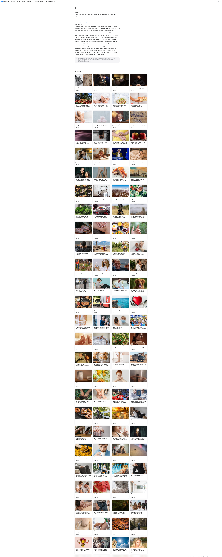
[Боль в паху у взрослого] (101, 286)
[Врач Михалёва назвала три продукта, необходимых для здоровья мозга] (120, 175)
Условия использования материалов (185, 556)
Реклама (9, 556)
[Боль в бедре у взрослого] (138, 471)
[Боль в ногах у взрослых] (120, 360)
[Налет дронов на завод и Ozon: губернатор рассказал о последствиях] (101, 305)
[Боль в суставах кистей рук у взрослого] (101, 434)
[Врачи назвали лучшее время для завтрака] (120, 231)
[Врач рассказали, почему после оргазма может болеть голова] (138, 157)
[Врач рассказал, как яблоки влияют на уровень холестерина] (83, 101)
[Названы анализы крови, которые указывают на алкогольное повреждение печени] (101, 527)
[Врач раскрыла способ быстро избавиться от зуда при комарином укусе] (138, 453)
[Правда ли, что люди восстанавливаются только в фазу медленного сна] (83, 360)
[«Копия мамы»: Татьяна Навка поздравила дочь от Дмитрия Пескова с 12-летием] (138, 434)
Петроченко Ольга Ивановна (87, 22)
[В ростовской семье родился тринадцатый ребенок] (83, 342)
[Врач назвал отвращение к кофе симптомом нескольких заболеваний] (101, 453)
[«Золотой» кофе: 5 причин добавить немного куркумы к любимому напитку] (83, 453)
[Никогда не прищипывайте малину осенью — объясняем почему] (120, 342)
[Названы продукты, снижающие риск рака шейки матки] (83, 545)
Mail (2, 556)
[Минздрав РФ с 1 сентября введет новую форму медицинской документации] (138, 397)
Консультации (77, 4)
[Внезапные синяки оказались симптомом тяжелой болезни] (101, 231)
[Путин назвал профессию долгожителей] (120, 120)
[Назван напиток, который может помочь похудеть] (138, 268)
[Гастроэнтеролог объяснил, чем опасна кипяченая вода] (101, 194)
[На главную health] (6, 1)
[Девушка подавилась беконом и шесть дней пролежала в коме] (138, 490)
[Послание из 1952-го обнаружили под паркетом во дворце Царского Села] (138, 120)
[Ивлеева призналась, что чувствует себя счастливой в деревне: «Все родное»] (138, 545)
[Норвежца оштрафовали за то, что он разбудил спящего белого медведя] (138, 212)
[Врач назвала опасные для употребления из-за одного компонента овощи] (83, 212)
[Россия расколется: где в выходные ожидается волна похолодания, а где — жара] (120, 212)
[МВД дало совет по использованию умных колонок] (83, 379)
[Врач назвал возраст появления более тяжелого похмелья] (120, 268)
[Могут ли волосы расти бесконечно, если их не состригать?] (138, 508)
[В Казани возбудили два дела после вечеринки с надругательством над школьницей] (101, 138)
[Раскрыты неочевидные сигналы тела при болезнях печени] (83, 120)
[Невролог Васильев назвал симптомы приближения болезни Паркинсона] (101, 416)
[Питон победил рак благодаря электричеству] (120, 527)
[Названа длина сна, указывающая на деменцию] (120, 83)
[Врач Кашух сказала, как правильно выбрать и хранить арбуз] (101, 490)
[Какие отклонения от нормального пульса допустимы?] (138, 249)
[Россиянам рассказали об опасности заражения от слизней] (120, 416)
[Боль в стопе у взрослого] (101, 397)
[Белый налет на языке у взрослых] (120, 379)
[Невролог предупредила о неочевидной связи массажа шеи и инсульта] (83, 508)
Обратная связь (194, 556)
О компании (5, 556)
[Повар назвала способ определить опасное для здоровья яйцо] (138, 101)
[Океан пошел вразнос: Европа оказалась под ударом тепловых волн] (120, 305)
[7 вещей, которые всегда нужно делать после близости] (83, 157)
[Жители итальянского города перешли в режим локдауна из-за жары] (120, 545)
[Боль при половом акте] (138, 416)
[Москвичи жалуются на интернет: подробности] (83, 434)
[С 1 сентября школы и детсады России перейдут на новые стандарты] (101, 157)
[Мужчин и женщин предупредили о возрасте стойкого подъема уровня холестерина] (101, 323)
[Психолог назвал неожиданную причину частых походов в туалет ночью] (83, 323)
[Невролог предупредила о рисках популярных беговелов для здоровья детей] (101, 471)
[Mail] (2, 1)
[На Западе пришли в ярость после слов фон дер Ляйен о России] (120, 157)
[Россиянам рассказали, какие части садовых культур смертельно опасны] (83, 397)
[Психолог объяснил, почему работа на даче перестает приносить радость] (120, 249)
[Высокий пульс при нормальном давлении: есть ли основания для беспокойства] (120, 138)
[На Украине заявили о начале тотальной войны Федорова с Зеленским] (138, 83)
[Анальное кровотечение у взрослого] (120, 490)
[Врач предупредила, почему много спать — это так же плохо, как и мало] (101, 342)
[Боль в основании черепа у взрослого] (83, 249)
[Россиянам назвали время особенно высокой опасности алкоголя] (101, 249)
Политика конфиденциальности (214, 556)
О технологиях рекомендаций (203, 556)
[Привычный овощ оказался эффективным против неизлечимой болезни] (138, 194)
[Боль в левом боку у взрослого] (120, 286)
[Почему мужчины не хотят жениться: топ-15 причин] (83, 490)
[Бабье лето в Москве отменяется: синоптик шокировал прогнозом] (83, 286)
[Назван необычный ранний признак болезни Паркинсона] (138, 231)
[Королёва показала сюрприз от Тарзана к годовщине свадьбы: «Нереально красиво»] (83, 175)
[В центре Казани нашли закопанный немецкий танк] (83, 83)
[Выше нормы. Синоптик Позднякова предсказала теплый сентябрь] (138, 323)
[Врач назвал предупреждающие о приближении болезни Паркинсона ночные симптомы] (83, 471)
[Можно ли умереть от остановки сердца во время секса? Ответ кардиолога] (101, 101)
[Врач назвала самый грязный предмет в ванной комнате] (138, 379)
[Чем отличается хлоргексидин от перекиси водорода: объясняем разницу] (101, 268)
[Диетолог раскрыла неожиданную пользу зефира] (101, 120)
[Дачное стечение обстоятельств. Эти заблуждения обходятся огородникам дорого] (83, 268)
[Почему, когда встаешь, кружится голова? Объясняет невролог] (83, 138)
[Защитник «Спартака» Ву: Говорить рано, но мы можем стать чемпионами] (120, 397)
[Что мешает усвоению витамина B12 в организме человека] (83, 194)
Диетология (83, 4)
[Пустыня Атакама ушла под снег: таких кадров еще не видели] (120, 194)
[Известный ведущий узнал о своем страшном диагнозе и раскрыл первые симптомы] (101, 545)
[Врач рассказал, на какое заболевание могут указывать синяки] (101, 175)
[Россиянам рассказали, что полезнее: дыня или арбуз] (101, 379)
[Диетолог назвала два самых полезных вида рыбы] (120, 101)
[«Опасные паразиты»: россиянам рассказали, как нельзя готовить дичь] (83, 231)
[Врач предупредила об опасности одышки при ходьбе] (138, 527)
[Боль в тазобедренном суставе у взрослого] (101, 508)
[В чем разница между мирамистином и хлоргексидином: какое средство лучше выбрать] (120, 323)
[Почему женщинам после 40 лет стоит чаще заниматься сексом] (120, 471)
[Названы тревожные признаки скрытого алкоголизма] (120, 453)
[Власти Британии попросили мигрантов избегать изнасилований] (138, 175)
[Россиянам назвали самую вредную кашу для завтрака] (101, 212)
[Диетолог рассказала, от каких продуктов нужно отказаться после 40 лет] (83, 305)
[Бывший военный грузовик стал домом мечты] (138, 360)
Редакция (176, 556)
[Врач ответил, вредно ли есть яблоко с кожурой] (138, 138)
